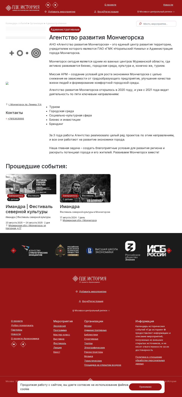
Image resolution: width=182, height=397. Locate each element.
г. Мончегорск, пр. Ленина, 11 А (25, 104)
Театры (88, 343)
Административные (56, 23)
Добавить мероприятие (61, 11)
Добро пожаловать (22, 325)
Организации (36, 23)
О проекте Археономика (25, 338)
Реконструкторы (93, 352)
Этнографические (94, 347)
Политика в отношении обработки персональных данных (150, 360)
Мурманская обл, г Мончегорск (80, 220)
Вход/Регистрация (108, 11)
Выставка (58, 339)
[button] (155, 11)
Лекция (57, 347)
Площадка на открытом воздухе (102, 365)
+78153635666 (16, 118)
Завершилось (16, 195)
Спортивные (91, 339)
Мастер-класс (61, 334)
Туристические (93, 360)
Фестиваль (33, 195)
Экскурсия (59, 326)
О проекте (110, 4)
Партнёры (16, 329)
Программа (60, 330)
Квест (56, 352)
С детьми (13, 199)
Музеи (88, 326)
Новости (168, 4)
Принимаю (145, 386)
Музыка (88, 356)
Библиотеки (91, 334)
